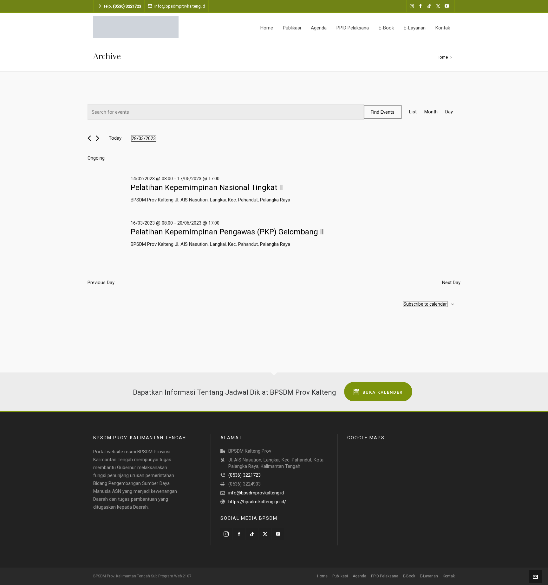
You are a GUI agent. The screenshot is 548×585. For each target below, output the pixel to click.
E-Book (409, 576)
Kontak (449, 576)
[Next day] (97, 138)
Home (442, 57)
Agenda (359, 576)
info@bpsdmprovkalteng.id (179, 6)
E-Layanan (429, 576)
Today (115, 138)
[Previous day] (89, 138)
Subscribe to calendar (425, 304)
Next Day (451, 282)
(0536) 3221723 (244, 475)
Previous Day (101, 282)
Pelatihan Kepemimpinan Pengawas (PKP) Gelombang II (227, 231)
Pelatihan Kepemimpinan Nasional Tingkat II (207, 187)
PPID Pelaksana (384, 576)
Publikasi (340, 576)
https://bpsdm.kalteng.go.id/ (257, 502)
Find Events (383, 112)
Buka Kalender (382, 392)
